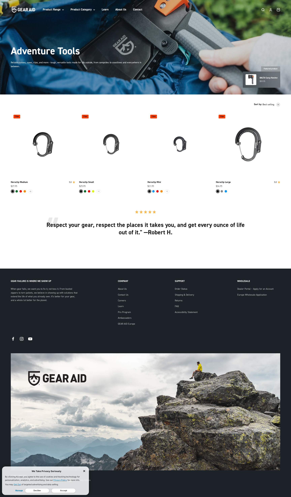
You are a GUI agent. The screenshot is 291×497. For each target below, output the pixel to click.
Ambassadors (125, 318)
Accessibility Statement (186, 312)
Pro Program (124, 312)
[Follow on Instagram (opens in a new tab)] (21, 339)
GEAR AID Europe (126, 323)
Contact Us (123, 294)
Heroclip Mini (154, 182)
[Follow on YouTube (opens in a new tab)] (30, 339)
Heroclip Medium (19, 182)
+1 (99, 191)
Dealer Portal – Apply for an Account (255, 289)
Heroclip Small (86, 182)
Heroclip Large (223, 182)
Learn (105, 9)
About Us (120, 9)
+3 (30, 191)
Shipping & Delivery (184, 294)
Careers (122, 300)
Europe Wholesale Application (252, 294)
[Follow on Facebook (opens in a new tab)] (13, 339)
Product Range (51, 9)
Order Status (181, 289)
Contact (137, 9)
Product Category (81, 9)
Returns (179, 300)
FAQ (177, 306)
